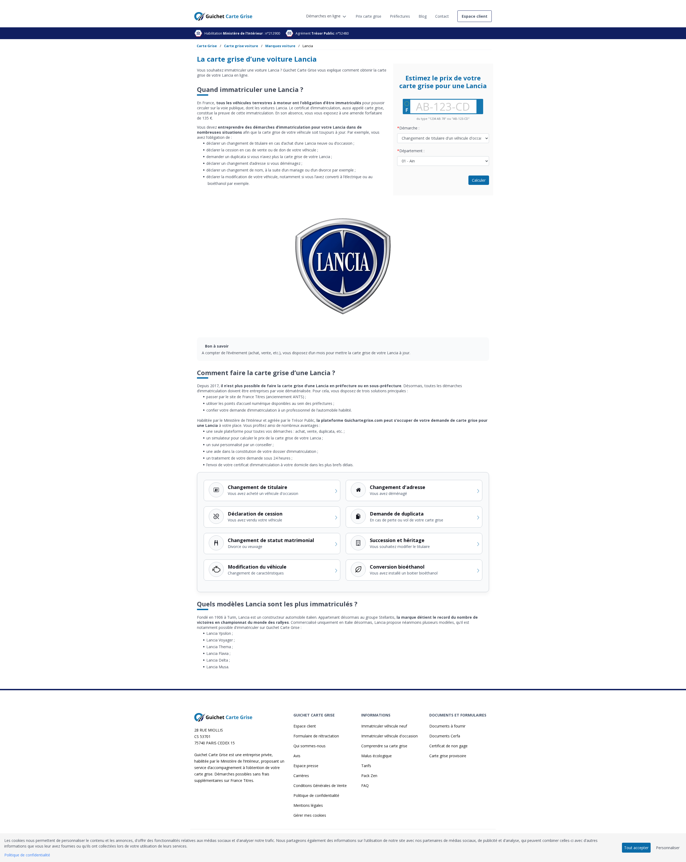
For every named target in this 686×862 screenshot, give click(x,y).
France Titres (241, 780)
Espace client (304, 726)
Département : (411, 150)
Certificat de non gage (448, 745)
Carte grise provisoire (447, 755)
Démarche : (409, 127)
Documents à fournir (447, 726)
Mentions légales (308, 805)
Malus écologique (376, 755)
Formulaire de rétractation (316, 735)
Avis (296, 755)
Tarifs (366, 765)
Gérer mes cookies (309, 815)
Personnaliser (668, 847)
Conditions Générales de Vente (320, 785)
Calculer (479, 180)
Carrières (301, 775)
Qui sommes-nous (309, 745)
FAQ (365, 785)
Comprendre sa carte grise (384, 745)
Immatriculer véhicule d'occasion (389, 735)
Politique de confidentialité (316, 795)
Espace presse (305, 765)
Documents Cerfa (444, 735)
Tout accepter (636, 847)
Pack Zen (369, 775)
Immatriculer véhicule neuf (384, 726)
